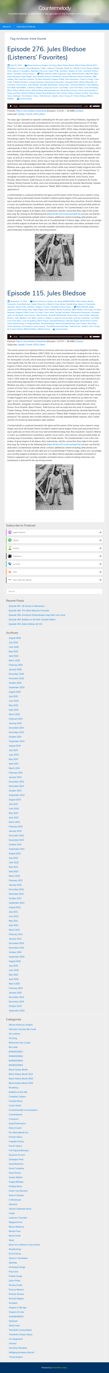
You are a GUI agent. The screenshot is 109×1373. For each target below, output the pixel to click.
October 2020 (15, 952)
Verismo (12, 1343)
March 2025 (14, 714)
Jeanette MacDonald (48, 85)
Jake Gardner (41, 315)
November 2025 (16, 678)
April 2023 (13, 817)
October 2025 (15, 683)
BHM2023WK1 (16, 1052)
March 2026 (14, 660)
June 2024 (14, 755)
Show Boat (93, 93)
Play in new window (25, 111)
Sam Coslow (61, 93)
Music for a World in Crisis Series (78, 68)
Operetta (34, 71)
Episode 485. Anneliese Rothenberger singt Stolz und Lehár (37, 615)
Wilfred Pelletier (30, 329)
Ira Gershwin (18, 315)
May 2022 (13, 867)
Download (41, 111)
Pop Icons (43, 71)
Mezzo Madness (16, 1227)
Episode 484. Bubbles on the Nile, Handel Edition (32, 619)
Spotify (21, 114)
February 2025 (16, 719)
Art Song (52, 65)
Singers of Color (75, 71)
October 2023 (15, 791)
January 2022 (15, 885)
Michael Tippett (72, 321)
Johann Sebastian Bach (20, 1209)
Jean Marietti (33, 85)
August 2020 (15, 961)
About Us (7, 26)
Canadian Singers (17, 1096)
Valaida (55, 96)
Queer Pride (54, 71)
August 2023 (15, 800)
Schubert (64, 71)
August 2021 (15, 907)
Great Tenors (15, 1173)
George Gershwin (36, 82)
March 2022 (14, 876)
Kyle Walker (21, 87)
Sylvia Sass (14, 1325)
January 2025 (15, 723)
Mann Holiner (12, 90)
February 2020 (16, 988)
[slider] (96, 106)
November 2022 (16, 840)
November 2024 (16, 732)
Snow (9, 96)
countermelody (25, 99)
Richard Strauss (16, 1294)
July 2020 (13, 966)
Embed (79, 111)
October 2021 (15, 898)
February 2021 (16, 934)
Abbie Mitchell (45, 74)
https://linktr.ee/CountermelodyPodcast (66, 214)
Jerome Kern (63, 85)
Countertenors (15, 1114)
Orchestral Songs (17, 1267)
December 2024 (16, 728)
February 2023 (16, 826)
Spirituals (17, 96)
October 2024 (15, 737)
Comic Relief (15, 1105)
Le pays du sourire (50, 87)
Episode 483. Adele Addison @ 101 (25, 624)
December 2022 (16, 835)
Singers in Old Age (17, 1307)
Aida (69, 74)
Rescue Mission (16, 1289)
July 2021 (13, 912)
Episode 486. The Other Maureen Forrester (29, 610)
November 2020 (16, 948)
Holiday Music (15, 1186)
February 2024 (16, 773)
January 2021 (15, 939)
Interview (13, 1204)
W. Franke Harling (78, 96)
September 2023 (16, 795)
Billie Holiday (77, 310)
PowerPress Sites (59, 1368)
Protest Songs (15, 1276)
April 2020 (13, 979)
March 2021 (14, 930)
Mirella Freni (15, 1231)
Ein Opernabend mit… (19, 1132)
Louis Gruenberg (91, 87)
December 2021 (16, 889)
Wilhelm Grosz (44, 329)
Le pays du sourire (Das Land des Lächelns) (71, 318)
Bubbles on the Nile (18, 1092)
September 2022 (16, 849)
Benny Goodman (84, 76)
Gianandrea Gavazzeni (54, 82)
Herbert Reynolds (86, 82)
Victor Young (64, 96)
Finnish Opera (15, 1137)
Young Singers (16, 1357)
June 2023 (14, 809)
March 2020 (14, 984)
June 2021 (14, 916)
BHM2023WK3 (16, 1061)
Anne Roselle (38, 76)
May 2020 (13, 975)
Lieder (43, 68)
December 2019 (16, 997)
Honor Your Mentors (18, 1191)
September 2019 (16, 1011)
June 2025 (14, 701)
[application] (54, 106)
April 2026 (13, 656)
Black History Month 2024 (86, 65)
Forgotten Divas (16, 1141)
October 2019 (15, 1006)
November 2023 (16, 786)
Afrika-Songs (21, 310)
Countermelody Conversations (23, 1110)
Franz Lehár (49, 312)
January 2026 (15, 669)
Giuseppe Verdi (71, 82)
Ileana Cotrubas (16, 1195)
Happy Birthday (16, 1182)
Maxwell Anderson (51, 90)
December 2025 (16, 674)
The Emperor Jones (30, 96)
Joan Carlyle (84, 315)
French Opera (15, 1146)
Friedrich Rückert (20, 82)
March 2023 (14, 822)
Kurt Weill (11, 87)
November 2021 (16, 894)
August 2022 (15, 853)
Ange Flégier (26, 76)
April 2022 (13, 871)
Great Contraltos (16, 1168)
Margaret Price (16, 1222)
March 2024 (14, 768)
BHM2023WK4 (16, 1065)
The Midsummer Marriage (57, 326)
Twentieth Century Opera (23, 74)
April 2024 (13, 764)
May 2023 (13, 813)
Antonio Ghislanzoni (53, 76)
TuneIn (29, 114)
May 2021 (13, 921)
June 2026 (14, 647)
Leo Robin (63, 87)
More (42, 114)
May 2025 (13, 705)
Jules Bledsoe (92, 85)
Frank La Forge (86, 79)
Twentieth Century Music (60, 307)
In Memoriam (15, 1200)
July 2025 (13, 696)
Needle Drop (71, 304)
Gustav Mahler (15, 1177)
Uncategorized (16, 1339)
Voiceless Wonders (18, 1348)
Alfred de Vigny (91, 74)
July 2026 (13, 642)
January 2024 (15, 777)
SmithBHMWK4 (16, 1316)
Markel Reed (37, 90)
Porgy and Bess (14, 93)
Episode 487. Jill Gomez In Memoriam (27, 606)
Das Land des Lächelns (24, 79)
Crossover (21, 68)
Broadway (11, 68)
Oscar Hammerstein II (88, 90)
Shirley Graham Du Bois (78, 93)
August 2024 (15, 746)
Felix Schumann (72, 79)
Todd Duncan (45, 96)
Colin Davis (88, 310)
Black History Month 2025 (21, 1079)
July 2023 (13, 804)
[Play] (10, 106)
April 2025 (13, 710)
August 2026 (15, 638)
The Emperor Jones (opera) (33, 326)
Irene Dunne (21, 85)
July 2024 (13, 750)
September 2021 (16, 903)
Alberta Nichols (78, 74)
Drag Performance (17, 1123)
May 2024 (13, 759)
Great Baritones (32, 68)
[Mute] (90, 106)
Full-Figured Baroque (19, 1150)
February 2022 (16, 880)
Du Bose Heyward (43, 79)
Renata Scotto (15, 1285)
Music (11, 1240)
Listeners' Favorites (55, 68)
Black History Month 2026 (21, 1083)
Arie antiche (14, 1034)
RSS (36, 114)
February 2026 (16, 665)
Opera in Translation (21, 71)
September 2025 (16, 687)
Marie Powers (25, 90)
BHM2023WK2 (69, 301)
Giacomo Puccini (17, 1155)
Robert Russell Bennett (45, 93)
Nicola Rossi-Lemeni (69, 90)
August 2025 (15, 692)
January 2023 (15, 831)
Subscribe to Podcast (26, 26)
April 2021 (13, 925)
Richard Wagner (16, 1298)
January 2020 (15, 993)
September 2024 (16, 741)
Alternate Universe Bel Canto (22, 1029)
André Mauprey (13, 76)
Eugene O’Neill (58, 79)
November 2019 (16, 1002)
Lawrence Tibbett (34, 87)
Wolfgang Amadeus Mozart (21, 1352)
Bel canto (13, 1047)
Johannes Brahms (78, 85)
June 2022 (14, 862)
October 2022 (15, 844)
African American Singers (37, 65)
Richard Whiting (28, 93)
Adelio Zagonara (59, 74)
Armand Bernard (69, 76)
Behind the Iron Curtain (20, 1043)
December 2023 (16, 782)
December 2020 (16, 943)
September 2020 (16, 957)
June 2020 (14, 970)
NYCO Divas (15, 1254)
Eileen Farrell (15, 1128)
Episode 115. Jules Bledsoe (46, 293)
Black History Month (66, 65)
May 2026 (13, 651)
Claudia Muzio (15, 1101)
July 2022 (13, 858)
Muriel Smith (15, 1236)
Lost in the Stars (76, 87)
